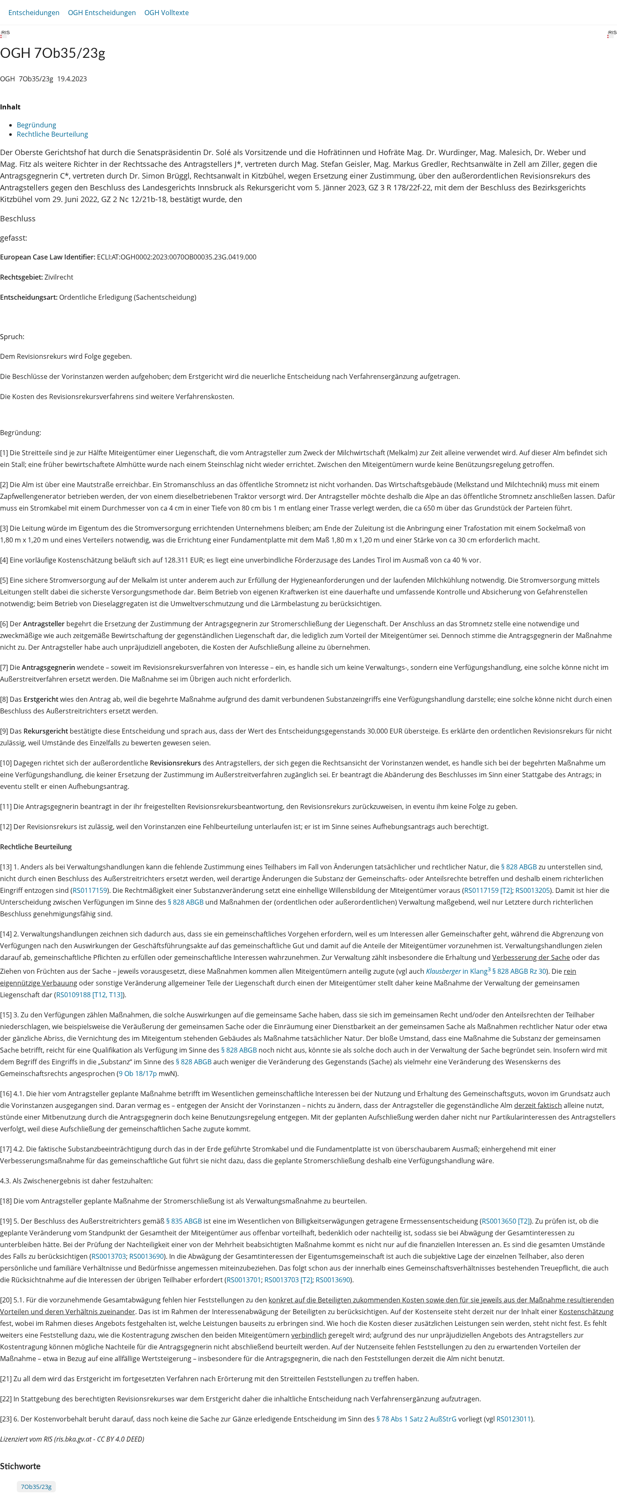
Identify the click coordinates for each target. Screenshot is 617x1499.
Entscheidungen (34, 12)
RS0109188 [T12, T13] (89, 994)
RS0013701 (244, 1279)
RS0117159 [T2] (488, 890)
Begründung (36, 125)
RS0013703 (109, 1256)
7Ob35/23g (36, 1487)
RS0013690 (146, 1256)
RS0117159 (90, 890)
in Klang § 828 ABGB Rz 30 (486, 971)
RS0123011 (514, 1419)
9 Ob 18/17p (138, 1073)
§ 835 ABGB (184, 1221)
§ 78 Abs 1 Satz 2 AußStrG (416, 1419)
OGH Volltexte (166, 12)
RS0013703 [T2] (288, 1279)
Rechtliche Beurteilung (52, 134)
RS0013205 (532, 890)
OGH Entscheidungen (102, 12)
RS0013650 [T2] (506, 1221)
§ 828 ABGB (519, 866)
